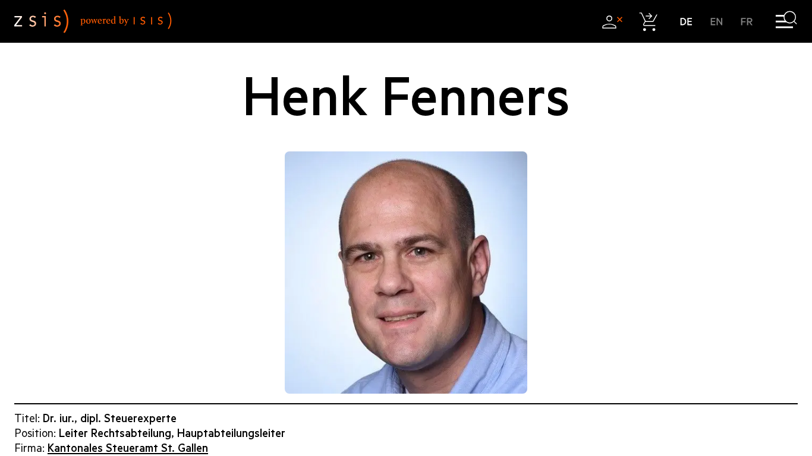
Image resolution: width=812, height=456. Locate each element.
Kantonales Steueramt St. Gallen (128, 448)
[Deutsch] (686, 21)
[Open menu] (786, 21)
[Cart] (648, 21)
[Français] (747, 21)
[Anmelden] (612, 21)
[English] (716, 21)
